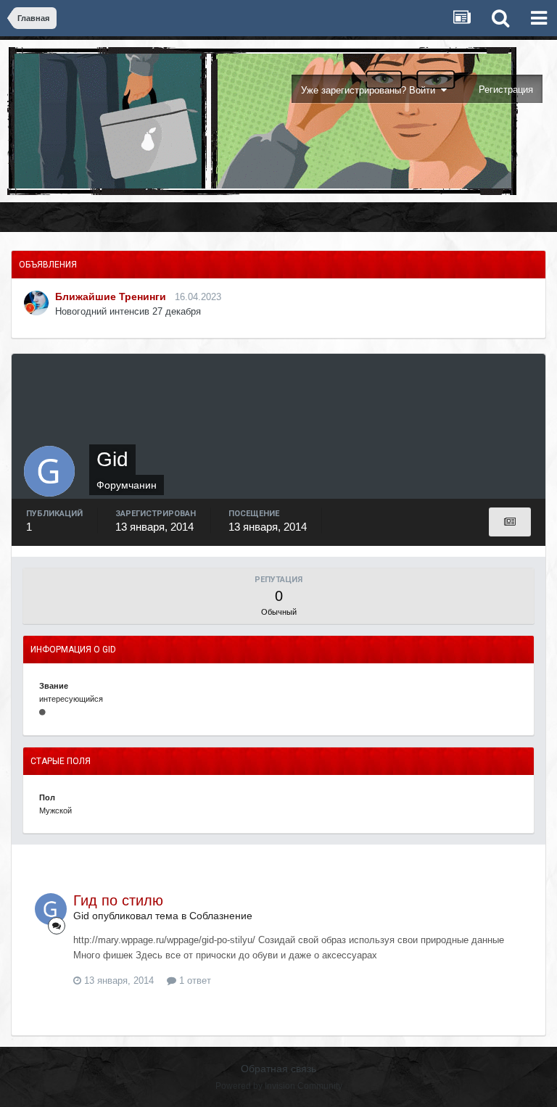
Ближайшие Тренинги (110, 296)
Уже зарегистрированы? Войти (371, 90)
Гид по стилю (118, 900)
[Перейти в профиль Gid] (51, 909)
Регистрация (506, 89)
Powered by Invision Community (278, 1086)
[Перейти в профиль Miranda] (36, 303)
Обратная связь (278, 1068)
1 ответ (193, 980)
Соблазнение (220, 915)
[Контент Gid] (510, 521)
